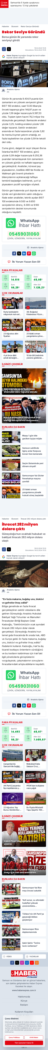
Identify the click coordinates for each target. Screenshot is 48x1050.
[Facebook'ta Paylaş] (4, 49)
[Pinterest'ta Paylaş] (29, 253)
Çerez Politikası (14, 1037)
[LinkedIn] (27, 963)
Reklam (24, 1005)
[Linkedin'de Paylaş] (24, 253)
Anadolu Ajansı (13, 90)
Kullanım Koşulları (24, 1011)
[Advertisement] (24, 16)
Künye (24, 1000)
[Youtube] (32, 963)
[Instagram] (22, 963)
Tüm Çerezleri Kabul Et (24, 1043)
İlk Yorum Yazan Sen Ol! (26, 261)
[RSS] (37, 963)
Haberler (5, 26)
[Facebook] (12, 963)
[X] (17, 963)
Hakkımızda (24, 996)
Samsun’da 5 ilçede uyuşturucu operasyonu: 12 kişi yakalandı (24, 4)
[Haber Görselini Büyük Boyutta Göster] (24, 73)
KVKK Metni (34, 1037)
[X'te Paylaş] (9, 49)
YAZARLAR (34, 956)
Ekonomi (14, 26)
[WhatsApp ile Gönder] (34, 253)
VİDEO (9, 956)
